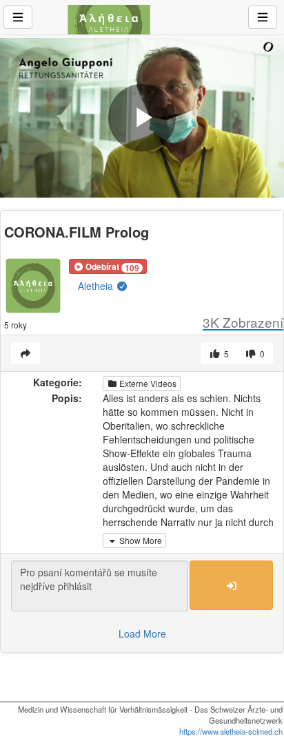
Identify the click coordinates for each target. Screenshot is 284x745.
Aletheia (97, 286)
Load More (142, 633)
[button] (108, 266)
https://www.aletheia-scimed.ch (231, 731)
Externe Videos (146, 383)
